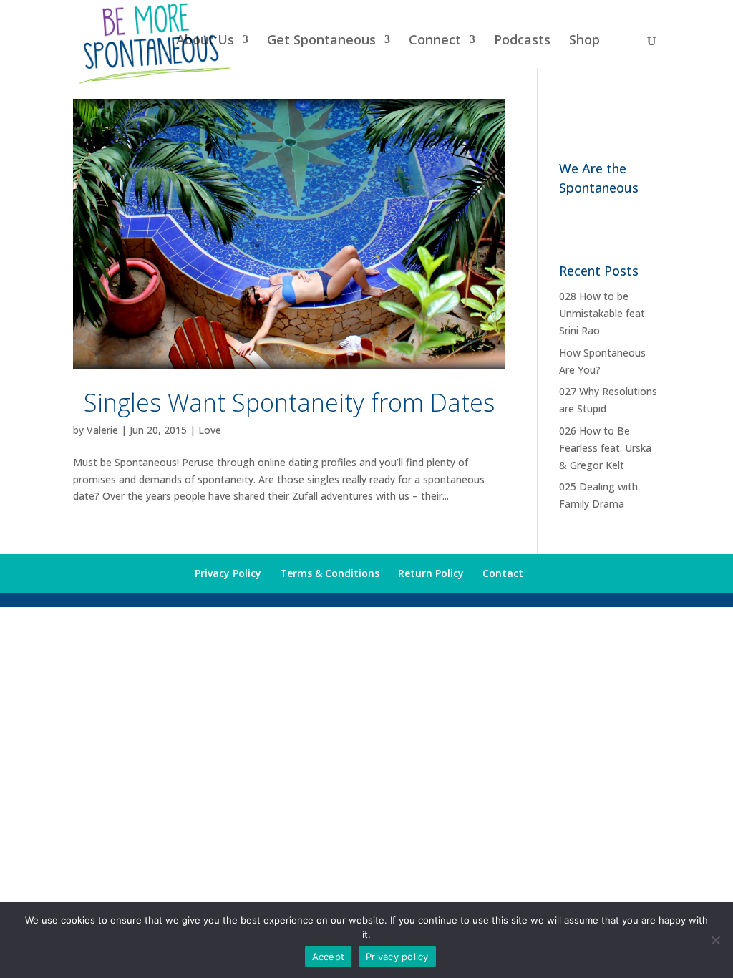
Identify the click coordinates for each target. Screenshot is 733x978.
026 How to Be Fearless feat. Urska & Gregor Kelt (605, 448)
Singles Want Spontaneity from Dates (289, 402)
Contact (502, 573)
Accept (328, 956)
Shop (584, 41)
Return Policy (431, 573)
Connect (435, 41)
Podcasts (522, 41)
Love (209, 430)
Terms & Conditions (329, 573)
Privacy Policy (228, 573)
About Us (205, 41)
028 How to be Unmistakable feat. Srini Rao (603, 313)
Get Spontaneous (321, 41)
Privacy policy (397, 956)
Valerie (102, 430)
